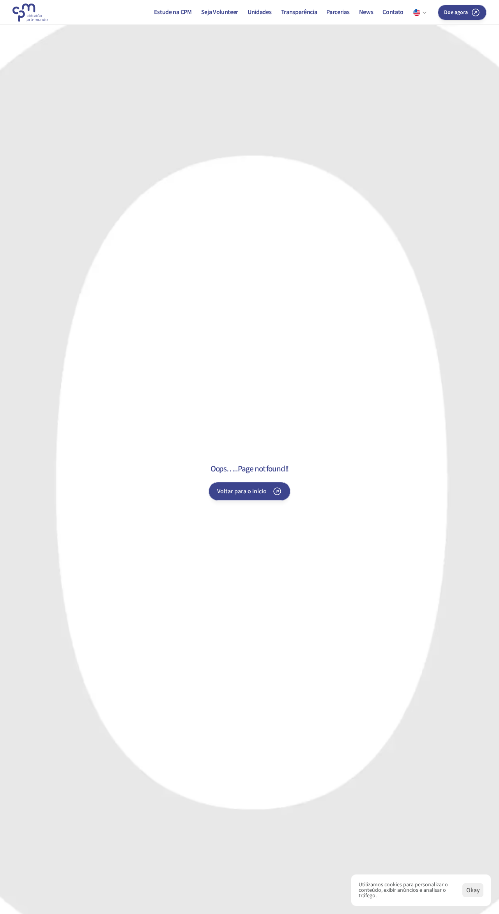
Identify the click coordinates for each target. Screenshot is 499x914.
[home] (30, 13)
